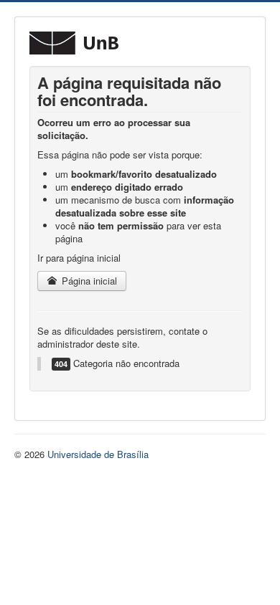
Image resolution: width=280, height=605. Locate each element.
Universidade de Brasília (98, 454)
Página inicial (88, 280)
